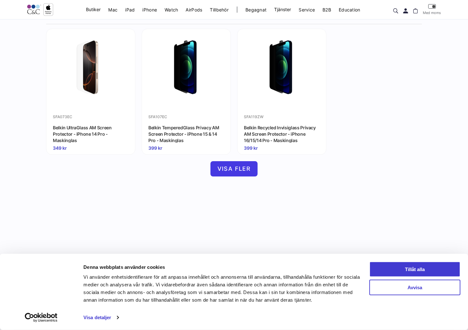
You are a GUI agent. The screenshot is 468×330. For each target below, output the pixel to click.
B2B (327, 9)
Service (307, 9)
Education (349, 9)
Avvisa (415, 287)
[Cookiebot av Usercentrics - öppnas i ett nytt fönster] (41, 317)
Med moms (432, 13)
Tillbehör (219, 9)
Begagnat (255, 9)
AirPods (194, 9)
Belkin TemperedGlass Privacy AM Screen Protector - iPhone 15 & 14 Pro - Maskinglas (183, 134)
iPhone (149, 9)
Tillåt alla (415, 269)
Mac (112, 9)
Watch (171, 9)
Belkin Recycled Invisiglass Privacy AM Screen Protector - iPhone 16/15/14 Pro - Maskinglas (280, 134)
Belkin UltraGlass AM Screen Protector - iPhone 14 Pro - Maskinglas (82, 134)
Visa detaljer (97, 317)
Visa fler (234, 168)
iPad (130, 9)
